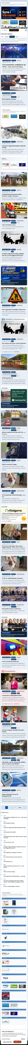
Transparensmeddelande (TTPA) (8, 284)
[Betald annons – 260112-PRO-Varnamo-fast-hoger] (6, 986)
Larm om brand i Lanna (9, 842)
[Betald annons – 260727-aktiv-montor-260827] (6, 912)
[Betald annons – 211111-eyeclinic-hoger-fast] (6, 945)
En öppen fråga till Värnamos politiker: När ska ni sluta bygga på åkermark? (15, 847)
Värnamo (12, 36)
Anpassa (23, 1038)
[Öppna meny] (25, 30)
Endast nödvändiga (7, 1042)
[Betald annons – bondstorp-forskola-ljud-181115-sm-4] (22, 22)
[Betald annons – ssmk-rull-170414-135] (6, 1013)
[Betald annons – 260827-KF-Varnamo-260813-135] (6, 921)
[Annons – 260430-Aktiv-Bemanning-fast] (5, 22)
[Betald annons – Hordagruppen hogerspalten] (6, 1021)
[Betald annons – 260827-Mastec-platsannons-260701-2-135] (14, 912)
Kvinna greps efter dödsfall (10, 832)
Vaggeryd (7, 36)
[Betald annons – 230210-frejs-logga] (6, 978)
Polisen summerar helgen (9, 871)
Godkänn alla (17, 1042)
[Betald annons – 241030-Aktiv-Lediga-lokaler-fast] (6, 903)
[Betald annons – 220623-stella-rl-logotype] (6, 953)
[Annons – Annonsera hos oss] (14, 903)
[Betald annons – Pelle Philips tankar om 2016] (14, 22)
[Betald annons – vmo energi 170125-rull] (6, 1005)
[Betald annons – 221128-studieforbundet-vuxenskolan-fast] (14, 986)
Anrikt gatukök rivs (8, 861)
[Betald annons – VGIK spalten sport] (14, 1013)
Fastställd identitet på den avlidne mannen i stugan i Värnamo (15, 837)
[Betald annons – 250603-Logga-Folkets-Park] (6, 929)
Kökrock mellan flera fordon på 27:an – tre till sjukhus (14, 866)
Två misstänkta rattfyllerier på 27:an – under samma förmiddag (15, 818)
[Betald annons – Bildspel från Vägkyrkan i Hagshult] (5, 165)
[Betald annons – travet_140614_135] (22, 986)
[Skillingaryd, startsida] (14, 30)
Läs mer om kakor (6, 1038)
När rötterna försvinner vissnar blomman (13, 857)
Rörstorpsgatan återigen (9, 823)
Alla (2, 36)
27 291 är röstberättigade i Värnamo (12, 886)
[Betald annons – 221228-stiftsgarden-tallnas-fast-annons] (6, 937)
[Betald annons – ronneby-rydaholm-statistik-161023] (14, 165)
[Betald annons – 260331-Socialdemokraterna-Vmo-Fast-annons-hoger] (6, 995)
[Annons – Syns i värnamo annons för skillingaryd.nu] (14, 13)
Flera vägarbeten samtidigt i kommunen (13, 852)
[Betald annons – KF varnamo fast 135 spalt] (14, 1005)
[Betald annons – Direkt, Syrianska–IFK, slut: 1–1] (22, 165)
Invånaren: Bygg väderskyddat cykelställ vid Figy (15, 827)
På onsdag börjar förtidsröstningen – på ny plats (14, 876)
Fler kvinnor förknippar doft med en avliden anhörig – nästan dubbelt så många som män (14, 881)
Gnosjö (16, 36)
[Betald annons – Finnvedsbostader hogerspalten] (6, 970)
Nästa (20, 807)
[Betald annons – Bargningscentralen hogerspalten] (6, 962)
